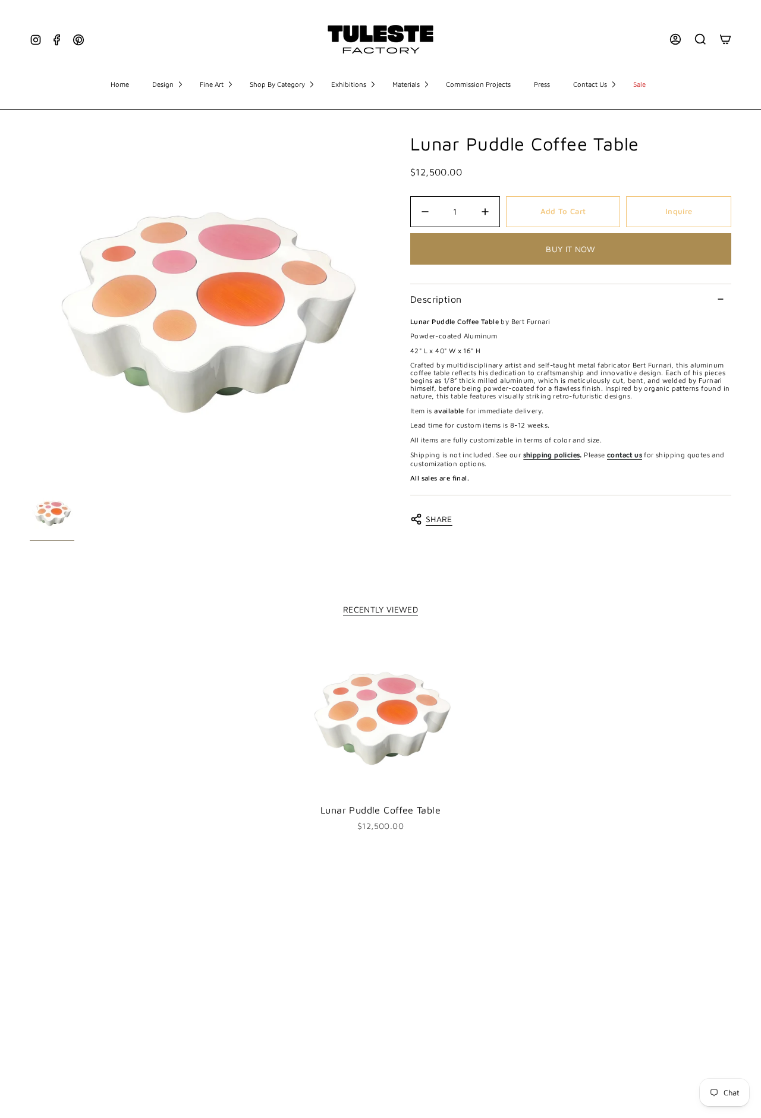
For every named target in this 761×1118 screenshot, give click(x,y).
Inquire (678, 211)
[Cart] (725, 39)
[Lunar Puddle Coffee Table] (380, 716)
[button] (167, 85)
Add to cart (563, 211)
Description (435, 299)
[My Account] (675, 39)
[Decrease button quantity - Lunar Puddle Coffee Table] (428, 211)
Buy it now (571, 249)
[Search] (700, 39)
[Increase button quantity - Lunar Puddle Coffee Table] (481, 211)
